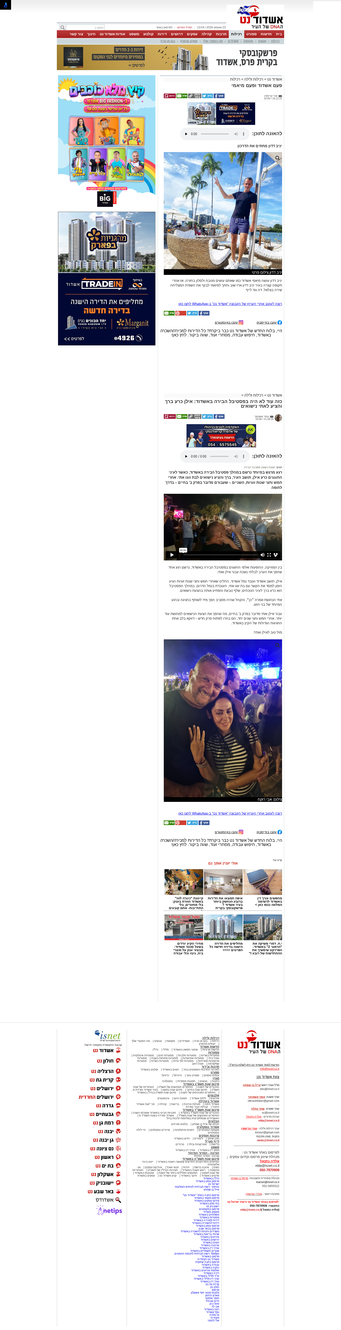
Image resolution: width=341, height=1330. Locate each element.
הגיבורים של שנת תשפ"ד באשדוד (199, 1112)
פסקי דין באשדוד (209, 1150)
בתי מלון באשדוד (209, 1203)
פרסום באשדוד (210, 1256)
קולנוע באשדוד (149, 1069)
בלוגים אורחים (179, 1124)
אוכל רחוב (197, 1063)
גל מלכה (214, 1315)
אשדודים (233, 41)
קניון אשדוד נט (168, 1175)
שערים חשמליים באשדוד (204, 1250)
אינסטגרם (163, 1098)
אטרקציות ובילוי (198, 1144)
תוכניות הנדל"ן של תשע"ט (163, 1170)
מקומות (248, 41)
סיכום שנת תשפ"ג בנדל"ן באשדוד (156, 1092)
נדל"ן (155, 1049)
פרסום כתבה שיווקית (207, 1262)
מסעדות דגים (166, 1055)
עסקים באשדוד (146, 1175)
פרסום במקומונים (209, 1209)
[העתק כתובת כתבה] (194, 97)
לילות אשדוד (198, 1098)
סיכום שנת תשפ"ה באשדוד (200, 1159)
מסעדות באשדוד (209, 1217)
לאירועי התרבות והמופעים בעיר (201, 1069)
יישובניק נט (212, 1206)
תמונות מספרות (186, 1081)
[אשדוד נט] (253, 1054)
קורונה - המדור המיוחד (203, 1153)
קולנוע (148, 34)
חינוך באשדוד (189, 1175)
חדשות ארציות (210, 1049)
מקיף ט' (214, 1317)
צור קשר (76, 34)
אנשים (262, 41)
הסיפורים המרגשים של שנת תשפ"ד (198, 1115)
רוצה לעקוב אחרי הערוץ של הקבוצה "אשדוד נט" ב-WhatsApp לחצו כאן (230, 304)
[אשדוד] (255, 29)
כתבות (215, 1081)
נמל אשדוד (212, 1312)
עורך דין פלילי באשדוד (206, 1278)
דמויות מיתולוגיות (184, 1130)
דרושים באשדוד (210, 1239)
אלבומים (213, 1095)
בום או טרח (168, 41)
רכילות (236, 34)
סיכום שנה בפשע (172, 1089)
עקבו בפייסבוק (267, 322)
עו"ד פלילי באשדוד (208, 1276)
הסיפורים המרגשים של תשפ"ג (175, 1087)
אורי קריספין (249, 1128)
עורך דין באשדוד (209, 1281)
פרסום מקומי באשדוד (206, 1198)
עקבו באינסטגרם (227, 322)
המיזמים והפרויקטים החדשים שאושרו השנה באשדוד (188, 1161)
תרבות (221, 34)
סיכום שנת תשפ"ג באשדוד (201, 1084)
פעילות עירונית (191, 1104)
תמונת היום (180, 1098)
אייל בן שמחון (211, 1189)
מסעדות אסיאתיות (193, 1058)
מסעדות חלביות (187, 1055)
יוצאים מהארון (189, 41)
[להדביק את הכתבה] (180, 314)
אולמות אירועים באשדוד (205, 1270)
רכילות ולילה (253, 79)
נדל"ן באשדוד (211, 1178)
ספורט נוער (192, 1075)
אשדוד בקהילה (209, 1101)
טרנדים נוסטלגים (160, 1130)
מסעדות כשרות (160, 1061)
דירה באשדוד (211, 1273)
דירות (162, 34)
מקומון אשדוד (211, 1211)
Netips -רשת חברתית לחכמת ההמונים (196, 1253)
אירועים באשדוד (209, 1237)
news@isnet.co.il (268, 1140)
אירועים (214, 1098)
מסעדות (213, 1052)
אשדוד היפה (211, 1104)
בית (279, 34)
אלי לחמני (213, 1320)
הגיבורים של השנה (208, 1087)
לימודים (198, 1138)
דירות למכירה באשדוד (206, 1220)
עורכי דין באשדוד (185, 1150)
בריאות (175, 1104)
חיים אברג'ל (212, 1301)
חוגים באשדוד (170, 1069)
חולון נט (214, 1287)
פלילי (166, 1049)
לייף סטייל (212, 1141)
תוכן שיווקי (213, 1138)
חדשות (266, 34)
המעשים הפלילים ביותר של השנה (177, 1172)
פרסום (215, 1289)
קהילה (207, 34)
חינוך (91, 34)
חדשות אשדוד (209, 1046)
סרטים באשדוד (210, 1175)
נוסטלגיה (167, 1081)
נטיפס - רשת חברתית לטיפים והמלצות (197, 1186)
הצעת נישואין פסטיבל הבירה (259, 467)
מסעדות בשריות (210, 1055)
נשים (216, 1167)
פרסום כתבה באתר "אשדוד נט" (201, 1195)
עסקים (192, 34)
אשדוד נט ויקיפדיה (208, 1259)
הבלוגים (213, 1121)
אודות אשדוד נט (112, 34)
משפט (134, 34)
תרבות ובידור (210, 1066)
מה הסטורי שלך (213, 41)
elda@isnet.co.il (268, 1120)
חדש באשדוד (182, 1138)
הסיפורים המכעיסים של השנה (198, 1092)
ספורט (251, 34)
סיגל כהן (214, 1303)
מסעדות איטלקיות (143, 1055)
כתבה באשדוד (210, 1267)
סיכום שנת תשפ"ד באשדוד (201, 1110)
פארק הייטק (212, 1295)
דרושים (177, 34)
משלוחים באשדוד (209, 1214)
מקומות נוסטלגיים (208, 1130)
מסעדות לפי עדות (183, 1061)
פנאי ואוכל (173, 1167)
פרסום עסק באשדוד (207, 1181)
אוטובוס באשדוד (144, 1172)
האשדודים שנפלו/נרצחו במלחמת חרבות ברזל (193, 1118)
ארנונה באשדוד (210, 1245)
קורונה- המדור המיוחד (206, 1156)
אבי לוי (215, 1306)
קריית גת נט (212, 1284)
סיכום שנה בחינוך (197, 1089)
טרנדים (180, 1144)
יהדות (186, 1167)
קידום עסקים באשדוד (206, 1200)
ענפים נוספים (211, 1075)
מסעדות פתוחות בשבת (164, 1058)
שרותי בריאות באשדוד (206, 1234)
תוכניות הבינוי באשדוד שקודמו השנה (154, 1112)
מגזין (216, 1078)
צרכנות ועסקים (209, 1135)
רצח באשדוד (211, 1309)
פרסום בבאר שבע (209, 1228)
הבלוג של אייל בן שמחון (205, 1124)
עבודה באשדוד (210, 1264)
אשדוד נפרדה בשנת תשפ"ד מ (156, 1115)
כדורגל (165, 1075)
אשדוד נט (274, 79)
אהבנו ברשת (201, 1167)
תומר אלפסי (212, 1298)
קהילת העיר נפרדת (197, 1107)
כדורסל (178, 1075)
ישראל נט (213, 1184)
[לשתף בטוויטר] (207, 97)
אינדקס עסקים (153, 1167)
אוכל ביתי (213, 1058)
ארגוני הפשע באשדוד (185, 1049)
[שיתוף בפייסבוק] (219, 97)
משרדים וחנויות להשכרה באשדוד (199, 1231)
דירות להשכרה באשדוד (205, 1223)
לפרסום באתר (164, 27)
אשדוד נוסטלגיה (208, 1127)
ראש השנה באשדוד (193, 1170)
